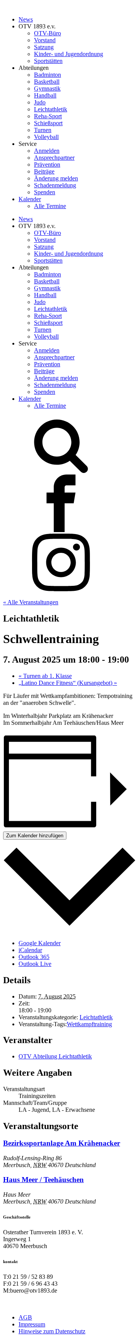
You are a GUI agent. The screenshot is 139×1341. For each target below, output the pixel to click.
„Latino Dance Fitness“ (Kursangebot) (68, 683)
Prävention (47, 164)
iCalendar (30, 950)
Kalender (30, 199)
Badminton (47, 74)
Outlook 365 (34, 957)
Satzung (44, 47)
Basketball (46, 81)
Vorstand (45, 40)
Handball (45, 95)
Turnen (42, 130)
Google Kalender (40, 943)
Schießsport (48, 123)
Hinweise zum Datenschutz (52, 1331)
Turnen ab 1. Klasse (45, 676)
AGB (25, 1317)
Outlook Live (35, 964)
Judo (40, 102)
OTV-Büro (47, 33)
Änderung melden (56, 178)
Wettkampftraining (89, 1024)
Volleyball (46, 137)
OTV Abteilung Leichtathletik (55, 1056)
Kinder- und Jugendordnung (68, 54)
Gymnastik (47, 88)
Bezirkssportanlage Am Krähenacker (61, 1143)
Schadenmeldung (55, 185)
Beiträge (44, 171)
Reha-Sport (48, 116)
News (26, 19)
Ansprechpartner (54, 157)
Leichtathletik (50, 109)
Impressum (32, 1324)
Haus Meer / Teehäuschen (43, 1180)
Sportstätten (48, 61)
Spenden (44, 192)
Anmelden (46, 150)
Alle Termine (50, 206)
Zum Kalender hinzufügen (34, 835)
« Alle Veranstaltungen (30, 602)
